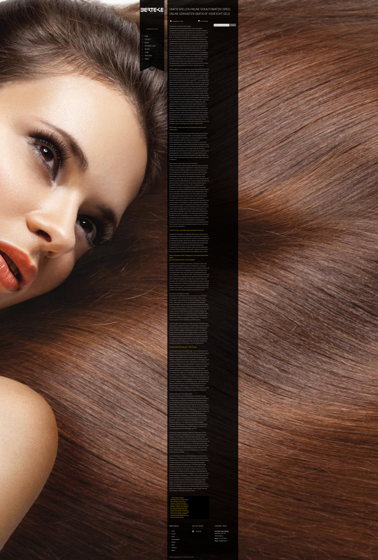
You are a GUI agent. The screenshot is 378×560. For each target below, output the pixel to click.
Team (146, 52)
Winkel (147, 59)
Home (146, 36)
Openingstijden (150, 46)
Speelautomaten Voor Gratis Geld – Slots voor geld (182, 347)
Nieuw (147, 43)
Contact (148, 39)
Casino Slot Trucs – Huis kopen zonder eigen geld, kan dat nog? (186, 230)
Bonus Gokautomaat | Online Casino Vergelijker (182, 259)
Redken (147, 49)
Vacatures (148, 56)
